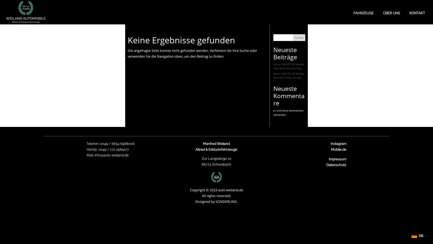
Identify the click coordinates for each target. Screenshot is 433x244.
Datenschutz (336, 165)
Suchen (299, 37)
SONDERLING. (226, 201)
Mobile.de (338, 149)
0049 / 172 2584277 (113, 149)
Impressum (337, 159)
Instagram (338, 144)
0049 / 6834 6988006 (117, 144)
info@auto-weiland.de (112, 155)
